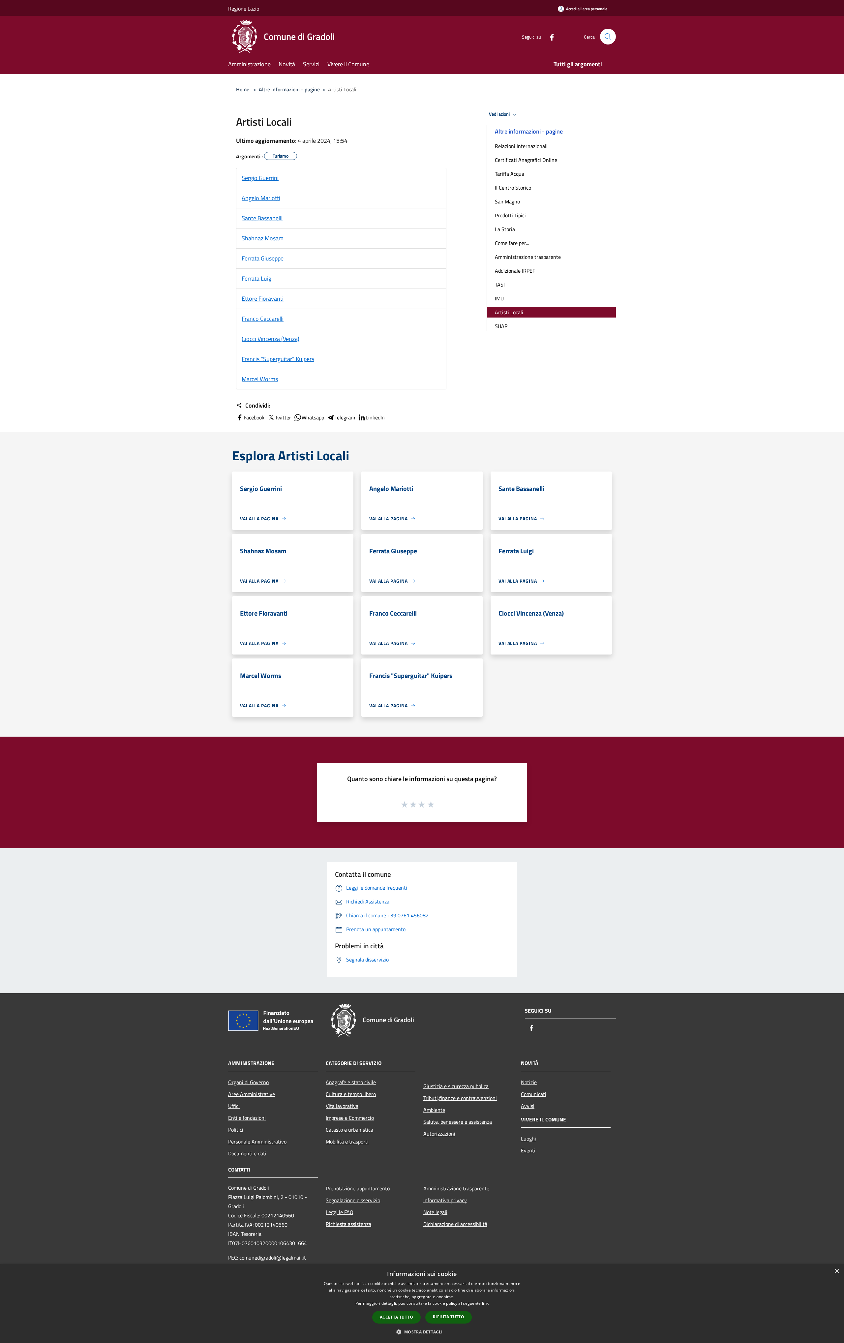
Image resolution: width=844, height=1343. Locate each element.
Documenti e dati (247, 1153)
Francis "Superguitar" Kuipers (278, 358)
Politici (235, 1130)
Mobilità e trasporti (347, 1141)
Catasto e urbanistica (349, 1130)
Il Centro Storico (513, 188)
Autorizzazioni (439, 1134)
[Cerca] (608, 37)
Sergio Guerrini (260, 177)
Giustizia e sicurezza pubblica (456, 1086)
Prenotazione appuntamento (358, 1188)
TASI (500, 285)
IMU (499, 298)
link (485, 1303)
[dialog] (422, 1303)
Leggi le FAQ (339, 1212)
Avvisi (527, 1106)
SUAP (501, 326)
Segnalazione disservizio (353, 1200)
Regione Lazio (243, 9)
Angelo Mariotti (261, 198)
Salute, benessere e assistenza (457, 1122)
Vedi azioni (500, 114)
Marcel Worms (260, 379)
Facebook (254, 417)
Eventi (528, 1150)
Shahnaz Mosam (263, 238)
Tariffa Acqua (509, 174)
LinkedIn (375, 417)
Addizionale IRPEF (515, 271)
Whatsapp (313, 417)
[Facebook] (549, 36)
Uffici (234, 1106)
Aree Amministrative (251, 1094)
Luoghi (528, 1139)
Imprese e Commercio (350, 1118)
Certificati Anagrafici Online (526, 160)
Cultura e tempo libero (351, 1094)
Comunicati (533, 1094)
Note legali (435, 1212)
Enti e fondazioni (247, 1118)
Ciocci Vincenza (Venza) (270, 338)
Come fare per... (512, 243)
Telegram (345, 417)
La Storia (505, 229)
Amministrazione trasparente (528, 257)
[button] (421, 1331)
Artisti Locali (509, 312)
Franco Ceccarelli (263, 318)
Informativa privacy (445, 1200)
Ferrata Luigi (257, 278)
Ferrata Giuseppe (263, 258)
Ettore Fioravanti (263, 298)
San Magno (507, 201)
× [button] (836, 1271)
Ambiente (434, 1110)
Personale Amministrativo (257, 1141)
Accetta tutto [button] (396, 1317)
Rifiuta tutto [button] (448, 1317)
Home (242, 89)
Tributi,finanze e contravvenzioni (460, 1098)
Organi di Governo (248, 1082)
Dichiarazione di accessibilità (455, 1224)
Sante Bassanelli (262, 218)
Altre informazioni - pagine (289, 89)
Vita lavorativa (342, 1106)
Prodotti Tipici (510, 215)
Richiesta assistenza (348, 1224)
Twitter (283, 417)
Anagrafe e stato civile (351, 1082)
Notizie (529, 1082)
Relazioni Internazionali (521, 146)
